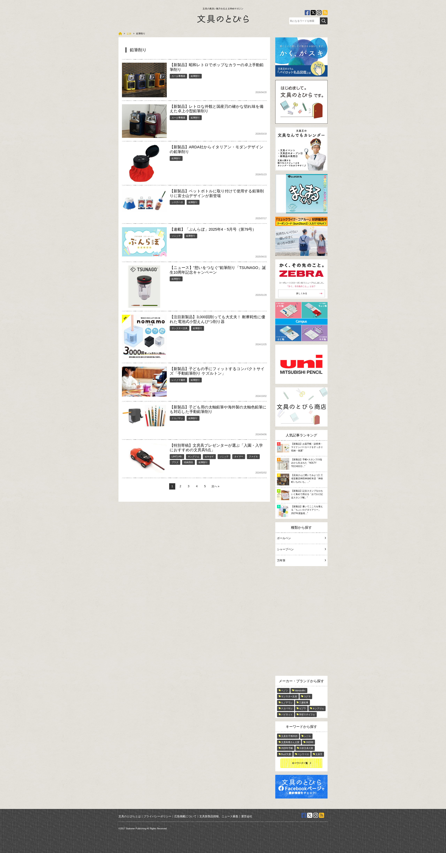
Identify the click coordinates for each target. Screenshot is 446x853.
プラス (175, 462)
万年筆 (281, 560)
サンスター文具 (179, 328)
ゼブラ (302, 708)
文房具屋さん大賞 (290, 742)
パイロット (287, 714)
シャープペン (285, 549)
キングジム (193, 456)
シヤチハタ (177, 202)
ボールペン (284, 538)
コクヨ (307, 696)
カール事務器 (178, 76)
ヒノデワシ (287, 702)
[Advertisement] (301, 622)
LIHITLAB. (177, 456)
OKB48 (309, 742)
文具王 (319, 754)
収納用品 (188, 462)
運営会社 (246, 816)
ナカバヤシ (177, 418)
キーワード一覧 (300, 763)
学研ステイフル (307, 714)
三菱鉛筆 (303, 702)
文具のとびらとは (129, 816)
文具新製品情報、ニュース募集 (218, 816)
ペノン (284, 690)
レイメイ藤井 (178, 380)
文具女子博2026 (289, 736)
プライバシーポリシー (157, 816)
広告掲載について (185, 816)
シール (307, 736)
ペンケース (303, 754)
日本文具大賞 (306, 748)
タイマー (238, 456)
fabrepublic (300, 690)
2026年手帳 (287, 748)
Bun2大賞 (286, 754)
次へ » (215, 486)
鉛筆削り (195, 76)
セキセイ (209, 456)
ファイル (253, 456)
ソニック (176, 235)
